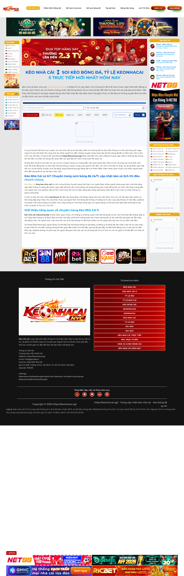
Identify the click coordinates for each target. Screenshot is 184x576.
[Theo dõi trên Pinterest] (84, 394)
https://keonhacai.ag (57, 87)
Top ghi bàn (111, 8)
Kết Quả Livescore (73, 8)
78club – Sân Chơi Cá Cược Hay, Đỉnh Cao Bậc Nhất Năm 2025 (166, 69)
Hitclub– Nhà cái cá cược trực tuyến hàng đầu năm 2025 (165, 77)
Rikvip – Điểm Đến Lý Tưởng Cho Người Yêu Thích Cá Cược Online (166, 46)
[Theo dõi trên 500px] (99, 394)
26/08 (88, 115)
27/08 (96, 115)
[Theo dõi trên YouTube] (92, 394)
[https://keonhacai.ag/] (11, 9)
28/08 (105, 115)
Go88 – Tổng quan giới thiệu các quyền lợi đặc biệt (166, 61)
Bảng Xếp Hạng (127, 8)
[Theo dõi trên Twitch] (107, 394)
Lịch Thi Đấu (144, 8)
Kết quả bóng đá (93, 8)
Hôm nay (59, 115)
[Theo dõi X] (77, 394)
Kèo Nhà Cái (30, 184)
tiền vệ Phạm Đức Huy (99, 390)
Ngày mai (70, 115)
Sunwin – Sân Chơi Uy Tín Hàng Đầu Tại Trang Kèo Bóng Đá (165, 54)
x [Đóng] (11, 553)
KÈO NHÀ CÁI (33, 8)
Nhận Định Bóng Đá (52, 8)
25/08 (80, 115)
